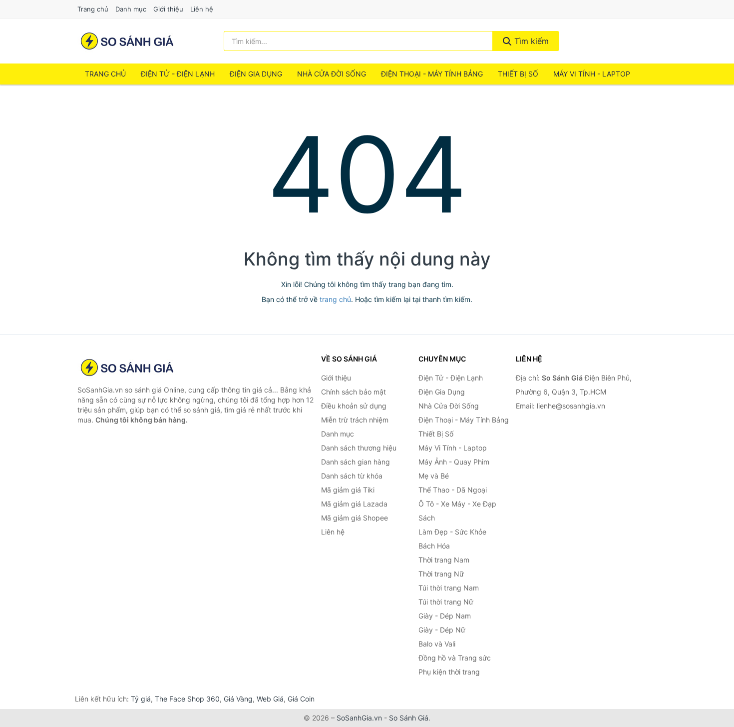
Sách (426, 518)
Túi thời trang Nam (448, 588)
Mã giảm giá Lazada (354, 504)
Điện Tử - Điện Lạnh (178, 74)
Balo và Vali (436, 644)
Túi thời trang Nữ (445, 602)
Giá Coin (301, 698)
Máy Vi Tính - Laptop (591, 74)
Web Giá (270, 698)
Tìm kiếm (530, 41)
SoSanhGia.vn (359, 718)
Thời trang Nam (443, 560)
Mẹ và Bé (433, 476)
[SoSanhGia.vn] (127, 41)
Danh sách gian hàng (355, 462)
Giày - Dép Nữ (441, 630)
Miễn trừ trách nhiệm (354, 420)
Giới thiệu (168, 9)
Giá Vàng (238, 698)
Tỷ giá (141, 698)
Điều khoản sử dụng (353, 406)
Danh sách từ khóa (351, 476)
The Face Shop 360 (187, 698)
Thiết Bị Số (518, 74)
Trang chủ (92, 9)
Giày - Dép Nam (444, 616)
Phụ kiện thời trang (449, 672)
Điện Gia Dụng (256, 74)
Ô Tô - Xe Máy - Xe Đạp (457, 504)
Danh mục (130, 9)
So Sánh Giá (408, 718)
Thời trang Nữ (441, 574)
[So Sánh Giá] (127, 367)
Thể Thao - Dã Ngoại (452, 490)
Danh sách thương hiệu (358, 448)
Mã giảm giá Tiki (347, 490)
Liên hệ (201, 9)
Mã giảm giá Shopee (354, 518)
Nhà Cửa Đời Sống (331, 74)
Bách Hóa (434, 546)
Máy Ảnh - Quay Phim (453, 462)
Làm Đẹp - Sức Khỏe (452, 532)
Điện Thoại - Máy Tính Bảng (432, 74)
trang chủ (335, 299)
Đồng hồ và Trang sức (454, 658)
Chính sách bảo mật (353, 392)
